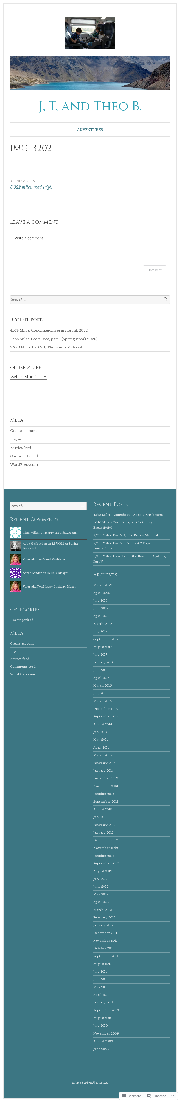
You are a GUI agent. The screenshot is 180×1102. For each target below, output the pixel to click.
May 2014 (100, 740)
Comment (155, 270)
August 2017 (102, 647)
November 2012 (105, 848)
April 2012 (101, 902)
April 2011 (101, 995)
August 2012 (102, 871)
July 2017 (100, 655)
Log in (15, 439)
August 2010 (102, 1018)
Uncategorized (22, 620)
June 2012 (100, 886)
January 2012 (103, 925)
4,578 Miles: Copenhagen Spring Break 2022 (49, 330)
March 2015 (102, 701)
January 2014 (103, 770)
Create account (23, 431)
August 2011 (102, 964)
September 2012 (106, 863)
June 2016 (100, 670)
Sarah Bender (32, 573)
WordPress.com (24, 465)
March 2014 (102, 755)
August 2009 (103, 1041)
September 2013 (106, 802)
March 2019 (102, 624)
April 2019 (101, 616)
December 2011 (105, 933)
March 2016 (102, 685)
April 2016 (101, 678)
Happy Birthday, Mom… (61, 532)
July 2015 (100, 693)
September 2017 (105, 639)
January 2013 (103, 832)
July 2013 (100, 817)
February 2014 (104, 763)
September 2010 (106, 1010)
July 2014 (100, 732)
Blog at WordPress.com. (90, 1082)
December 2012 (105, 840)
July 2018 (100, 631)
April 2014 (101, 747)
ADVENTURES (90, 129)
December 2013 (105, 778)
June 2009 (101, 1049)
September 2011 (105, 956)
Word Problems (54, 559)
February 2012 (104, 917)
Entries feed (20, 448)
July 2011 (100, 971)
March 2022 (102, 585)
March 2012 (102, 910)
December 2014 (105, 709)
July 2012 (100, 879)
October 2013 (103, 794)
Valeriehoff (30, 559)
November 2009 (106, 1033)
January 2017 (103, 662)
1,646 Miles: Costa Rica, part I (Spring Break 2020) (53, 339)
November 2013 (105, 786)
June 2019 (100, 608)
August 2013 (102, 809)
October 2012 (103, 856)
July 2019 (100, 600)
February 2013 (104, 825)
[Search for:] (90, 299)
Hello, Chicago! (57, 573)
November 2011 (105, 941)
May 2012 (100, 894)
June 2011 (100, 979)
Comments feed (24, 456)
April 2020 (101, 593)
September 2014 (106, 716)
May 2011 (100, 987)
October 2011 (103, 948)
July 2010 (100, 1026)
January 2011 (103, 1002)
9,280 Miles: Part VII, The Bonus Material (46, 347)
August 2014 (102, 724)
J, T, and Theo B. (90, 106)
